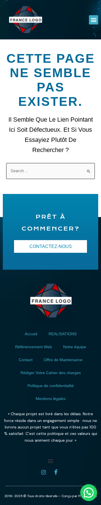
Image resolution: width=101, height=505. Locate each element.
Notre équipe (74, 347)
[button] (93, 19)
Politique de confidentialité (50, 385)
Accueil (31, 334)
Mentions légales (51, 398)
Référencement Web (33, 347)
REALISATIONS (63, 334)
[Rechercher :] (50, 171)
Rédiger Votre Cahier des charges (50, 372)
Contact (26, 359)
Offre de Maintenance (63, 359)
